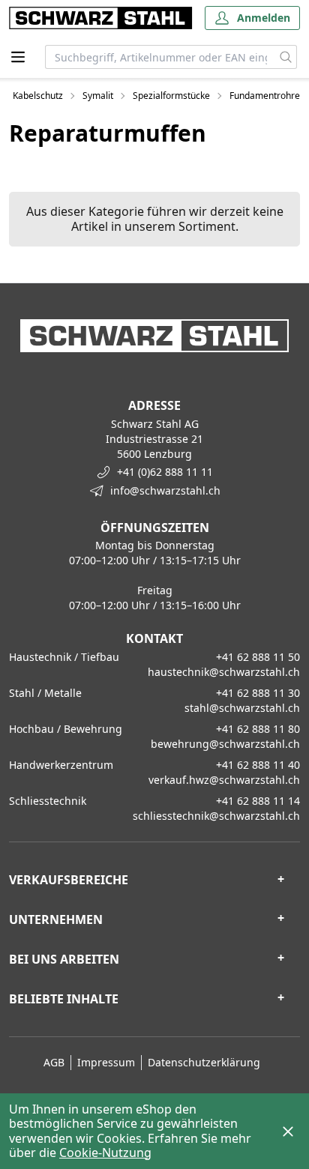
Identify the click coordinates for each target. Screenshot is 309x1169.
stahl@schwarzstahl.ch (242, 708)
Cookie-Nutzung (105, 1152)
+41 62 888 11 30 (258, 693)
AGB (54, 1062)
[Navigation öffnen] (18, 57)
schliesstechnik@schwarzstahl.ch (216, 816)
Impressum (106, 1062)
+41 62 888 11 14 (258, 801)
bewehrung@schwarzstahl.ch (225, 744)
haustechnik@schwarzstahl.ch (224, 672)
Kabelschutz (38, 96)
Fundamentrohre (265, 96)
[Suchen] (286, 57)
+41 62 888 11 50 (258, 657)
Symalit (97, 96)
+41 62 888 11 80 (258, 729)
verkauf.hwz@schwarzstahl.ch (224, 780)
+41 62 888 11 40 (258, 765)
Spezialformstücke (171, 96)
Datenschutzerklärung (204, 1062)
